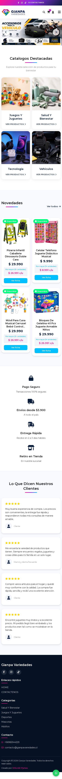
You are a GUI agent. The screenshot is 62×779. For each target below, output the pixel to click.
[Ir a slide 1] (25, 42)
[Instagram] (11, 672)
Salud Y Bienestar (10, 707)
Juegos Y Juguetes (11, 712)
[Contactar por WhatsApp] (56, 773)
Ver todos (52, 206)
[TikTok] (18, 672)
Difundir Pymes (20, 768)
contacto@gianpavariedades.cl (21, 747)
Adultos (5, 726)
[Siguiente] (56, 32)
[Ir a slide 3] (33, 42)
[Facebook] (4, 672)
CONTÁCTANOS (37, 3)
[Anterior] (6, 32)
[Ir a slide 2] (29, 42)
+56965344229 (12, 742)
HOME (5, 687)
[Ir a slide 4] (37, 42)
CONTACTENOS (9, 692)
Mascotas (6, 721)
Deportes (6, 717)
